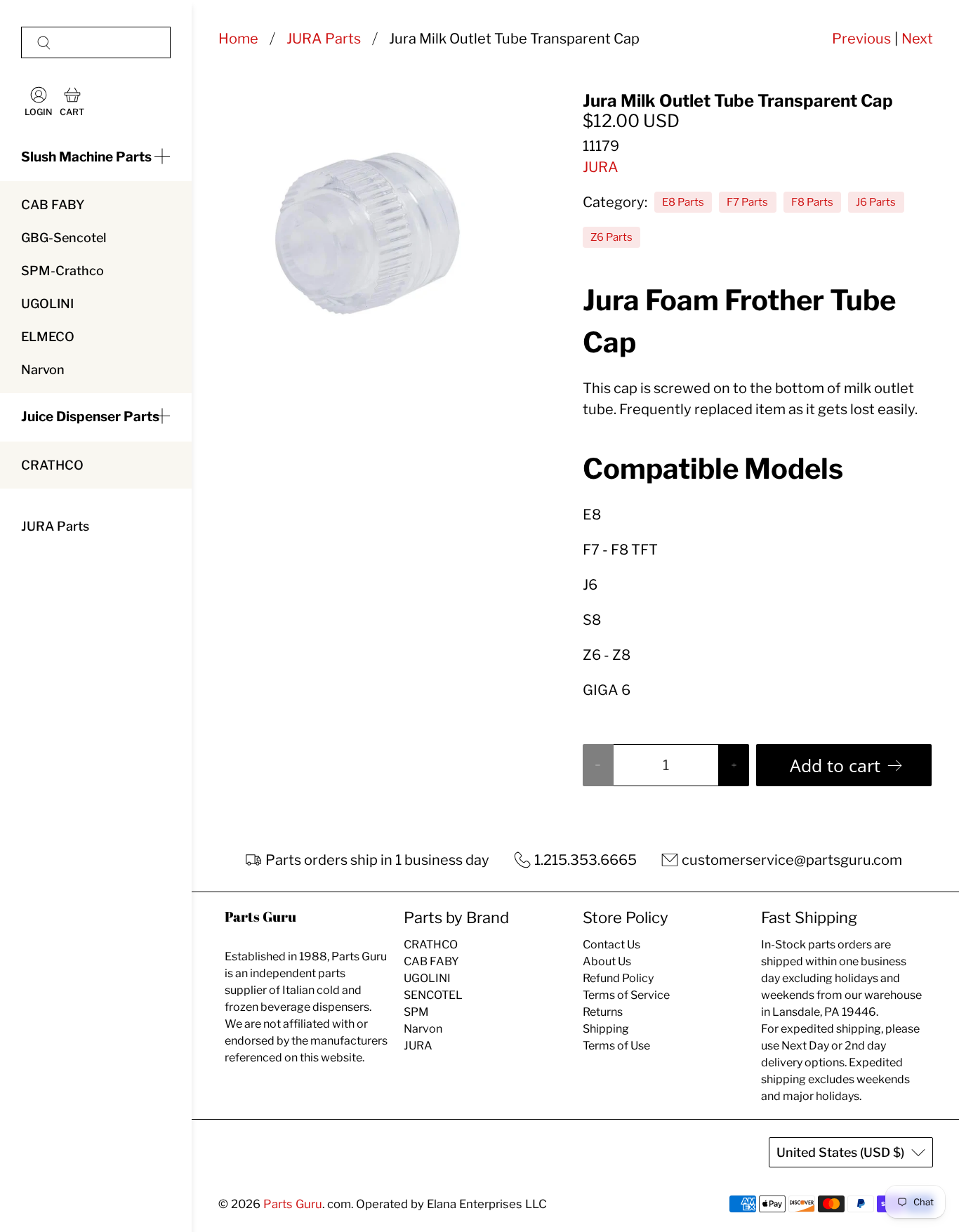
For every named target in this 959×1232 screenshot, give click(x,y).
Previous (861, 38)
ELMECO (47, 336)
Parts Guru (292, 1204)
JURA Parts (55, 526)
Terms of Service (626, 995)
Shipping (606, 1028)
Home (238, 39)
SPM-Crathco (62, 270)
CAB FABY (52, 204)
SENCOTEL (433, 995)
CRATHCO (52, 465)
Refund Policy (618, 978)
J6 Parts (876, 202)
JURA (601, 167)
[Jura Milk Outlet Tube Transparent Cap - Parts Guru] (367, 235)
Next (917, 38)
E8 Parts (683, 202)
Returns (603, 1012)
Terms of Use (616, 1045)
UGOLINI (47, 303)
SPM (416, 1012)
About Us (607, 961)
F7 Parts (747, 202)
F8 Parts (812, 202)
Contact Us (611, 944)
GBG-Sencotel (63, 237)
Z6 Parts (611, 237)
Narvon (43, 369)
